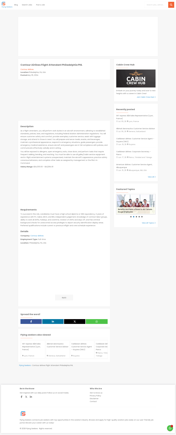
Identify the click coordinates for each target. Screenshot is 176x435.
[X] (26, 397)
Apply (64, 297)
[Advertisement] (88, 36)
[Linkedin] (31, 397)
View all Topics (148, 223)
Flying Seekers (25, 420)
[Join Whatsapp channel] (170, 428)
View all (151, 177)
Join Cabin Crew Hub (145, 97)
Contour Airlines (27, 69)
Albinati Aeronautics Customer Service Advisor (135, 128)
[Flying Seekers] (7, 5)
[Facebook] (21, 397)
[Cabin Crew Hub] (136, 79)
